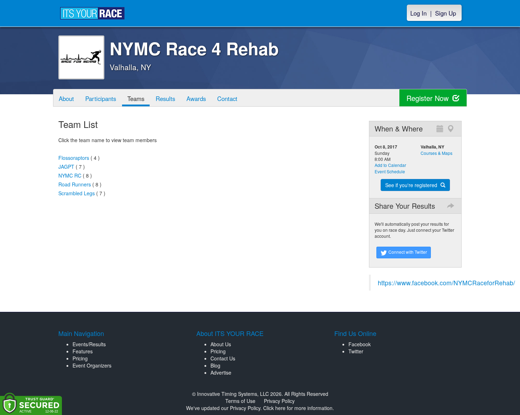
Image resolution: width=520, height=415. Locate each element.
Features (83, 351)
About (66, 98)
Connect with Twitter (407, 252)
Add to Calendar (390, 165)
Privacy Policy (279, 400)
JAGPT (66, 166)
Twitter (355, 351)
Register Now (428, 98)
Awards (196, 98)
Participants (100, 98)
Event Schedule (390, 171)
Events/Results (89, 344)
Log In (418, 13)
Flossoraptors (73, 157)
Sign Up (445, 13)
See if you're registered (412, 185)
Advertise (220, 372)
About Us (220, 344)
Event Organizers (92, 365)
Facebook (359, 344)
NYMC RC (69, 175)
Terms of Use (240, 400)
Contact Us (222, 358)
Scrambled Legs (76, 193)
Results (165, 98)
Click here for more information (298, 407)
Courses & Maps (436, 153)
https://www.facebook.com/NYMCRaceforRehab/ (446, 282)
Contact (227, 98)
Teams (135, 98)
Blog (215, 365)
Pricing (80, 358)
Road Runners (74, 184)
